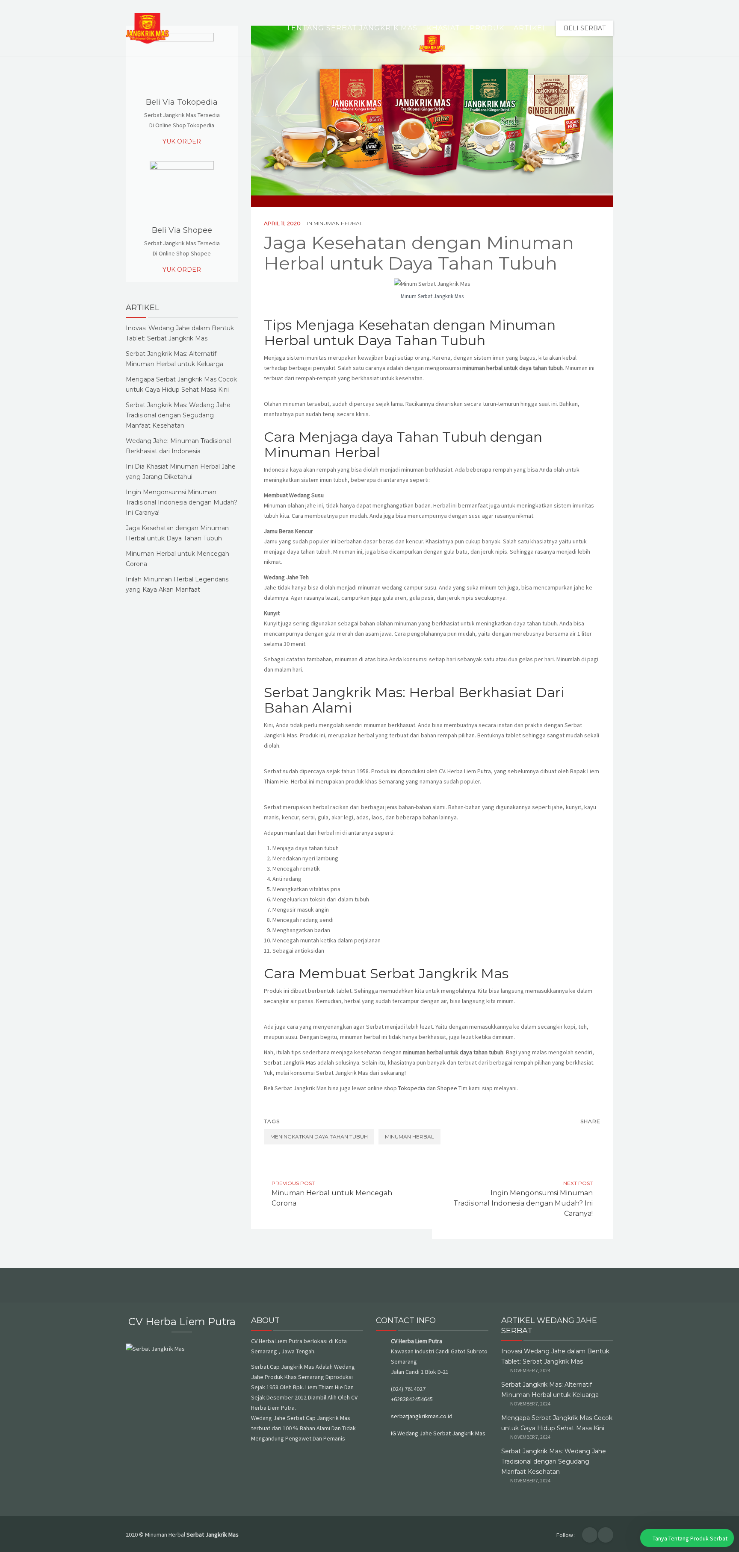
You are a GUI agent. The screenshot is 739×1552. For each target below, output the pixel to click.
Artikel (530, 28)
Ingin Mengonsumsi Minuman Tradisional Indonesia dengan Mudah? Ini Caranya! (181, 502)
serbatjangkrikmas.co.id (421, 1416)
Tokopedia (412, 1088)
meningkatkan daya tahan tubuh (319, 1136)
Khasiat (443, 28)
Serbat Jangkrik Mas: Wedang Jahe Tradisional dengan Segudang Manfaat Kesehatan (178, 415)
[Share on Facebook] (574, 1136)
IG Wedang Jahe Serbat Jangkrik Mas (438, 1433)
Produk (487, 28)
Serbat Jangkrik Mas (290, 1062)
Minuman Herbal (338, 223)
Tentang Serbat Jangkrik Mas (351, 28)
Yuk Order (182, 141)
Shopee (447, 1088)
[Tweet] (592, 1136)
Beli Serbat (585, 28)
